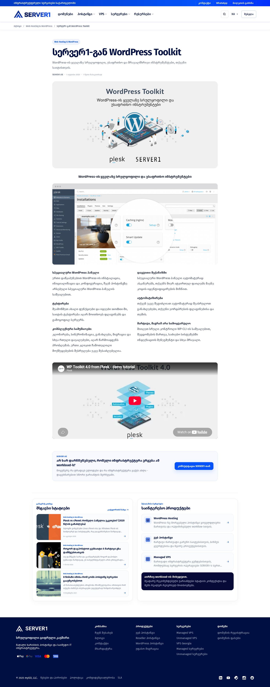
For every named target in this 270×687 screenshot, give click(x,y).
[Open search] (224, 14)
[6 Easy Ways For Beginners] (49, 555)
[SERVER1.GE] (32, 14)
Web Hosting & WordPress (39, 26)
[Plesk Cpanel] (49, 527)
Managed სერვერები (190, 648)
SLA (120, 677)
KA (233, 14)
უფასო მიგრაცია (147, 648)
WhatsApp (221, 3)
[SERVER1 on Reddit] (252, 678)
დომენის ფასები (228, 638)
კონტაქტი (204, 3)
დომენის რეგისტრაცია (233, 632)
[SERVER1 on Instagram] (244, 678)
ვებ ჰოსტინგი (145, 632)
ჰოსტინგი (85, 14)
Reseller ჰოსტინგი (148, 638)
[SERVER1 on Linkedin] (220, 677)
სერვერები (119, 14)
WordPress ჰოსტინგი (149, 643)
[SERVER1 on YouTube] (228, 677)
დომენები (65, 14)
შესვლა (248, 14)
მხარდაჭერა (103, 648)
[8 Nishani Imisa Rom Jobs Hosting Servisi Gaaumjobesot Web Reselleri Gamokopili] (49, 584)
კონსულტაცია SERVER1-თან (194, 466)
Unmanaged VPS (187, 638)
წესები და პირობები (53, 677)
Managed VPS (185, 632)
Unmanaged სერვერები (192, 654)
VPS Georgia (184, 643)
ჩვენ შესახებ (104, 632)
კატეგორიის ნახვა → (118, 510)
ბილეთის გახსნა (243, 3)
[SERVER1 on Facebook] (236, 678)
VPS (101, 14)
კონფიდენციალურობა (100, 677)
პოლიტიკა (76, 677)
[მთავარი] (31, 629)
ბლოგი (17, 26)
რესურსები (142, 14)
